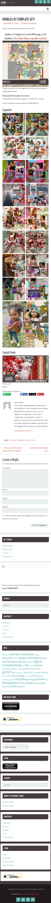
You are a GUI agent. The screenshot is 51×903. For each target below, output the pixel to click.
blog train (26, 658)
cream (30, 662)
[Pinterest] (48, 1)
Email (5, 498)
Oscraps (5, 553)
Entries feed (7, 858)
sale (23, 679)
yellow (21, 686)
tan (47, 679)
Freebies (5, 630)
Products (24, 23)
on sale (11, 675)
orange (19, 675)
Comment (6, 468)
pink (33, 675)
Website (5, 507)
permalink (31, 440)
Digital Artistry (7, 546)
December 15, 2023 (11, 23)
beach (15, 658)
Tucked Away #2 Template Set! (39, 449)
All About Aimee (8, 802)
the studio (40, 683)
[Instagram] (44, 1)
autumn (7, 658)
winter (13, 686)
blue (36, 658)
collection (21, 661)
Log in (5, 855)
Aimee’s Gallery (8, 806)
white (5, 686)
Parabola (25, 894)
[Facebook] (36, 1)
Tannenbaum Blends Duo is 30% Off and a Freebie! (12, 449)
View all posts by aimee (23, 431)
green (7, 671)
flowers (31, 666)
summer (39, 679)
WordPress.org (8, 865)
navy (34, 673)
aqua (37, 654)
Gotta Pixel (34, 668)
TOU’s (4, 633)
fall (26, 665)
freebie (38, 665)
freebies (6, 668)
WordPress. (35, 894)
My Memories (7, 557)
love (21, 673)
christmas (8, 661)
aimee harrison (22, 654)
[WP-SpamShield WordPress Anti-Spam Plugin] (10, 706)
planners (5, 680)
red (17, 679)
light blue (16, 672)
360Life (6, 654)
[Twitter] (40, 1)
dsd (23, 665)
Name (5, 490)
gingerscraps (17, 668)
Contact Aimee (7, 637)
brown (43, 658)
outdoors (27, 676)
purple (11, 679)
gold (25, 668)
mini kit (28, 672)
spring (30, 679)
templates (14, 440)
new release (42, 672)
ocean (4, 676)
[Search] (46, 606)
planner (39, 676)
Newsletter (6, 623)
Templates (32, 23)
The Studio (18, 38)
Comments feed (8, 862)
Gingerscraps (29, 38)
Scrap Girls (42, 38)
